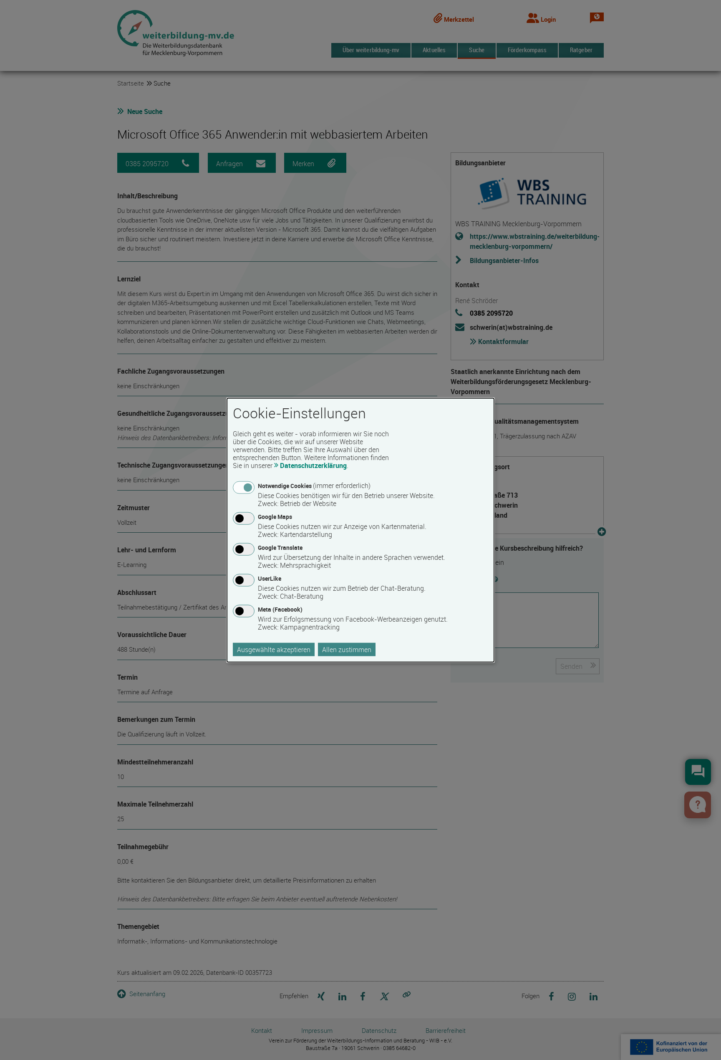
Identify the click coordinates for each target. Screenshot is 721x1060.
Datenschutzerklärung (313, 465)
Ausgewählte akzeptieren (273, 649)
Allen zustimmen (346, 649)
